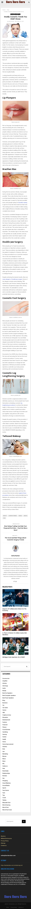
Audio (4, 688)
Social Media (6, 785)
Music (4, 758)
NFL (3, 763)
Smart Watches (6, 783)
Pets (3, 768)
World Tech (5, 807)
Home (4, 741)
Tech (3, 792)
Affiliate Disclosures (6, 838)
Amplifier (4, 681)
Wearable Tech (6, 802)
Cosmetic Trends (13, 515)
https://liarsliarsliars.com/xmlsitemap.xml (11, 865)
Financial (4, 724)
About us (3, 836)
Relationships (6, 773)
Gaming (4, 734)
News (3, 761)
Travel (4, 797)
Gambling (5, 732)
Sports (4, 788)
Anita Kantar (11, 21)
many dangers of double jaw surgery (12, 279)
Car (3, 705)
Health (16, 14)
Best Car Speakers (7, 693)
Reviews (4, 775)
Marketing (5, 754)
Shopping (5, 780)
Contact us (4, 845)
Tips (19, 14)
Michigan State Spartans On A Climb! (13, 657)
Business (5, 702)
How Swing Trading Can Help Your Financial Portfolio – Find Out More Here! (15, 528)
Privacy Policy (5, 840)
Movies (4, 756)
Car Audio (5, 707)
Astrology (5, 685)
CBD (3, 712)
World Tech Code (7, 809)
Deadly (20, 515)
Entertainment (6, 719)
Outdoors (5, 766)
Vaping (4, 800)
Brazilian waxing (23, 202)
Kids (3, 749)
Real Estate (5, 771)
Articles (4, 683)
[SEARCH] (27, 666)
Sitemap (3, 843)
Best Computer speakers (9, 695)
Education (5, 717)
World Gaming (6, 805)
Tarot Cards (5, 790)
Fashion (4, 722)
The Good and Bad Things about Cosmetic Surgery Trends (15, 539)
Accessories (5, 678)
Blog (3, 700)
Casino (4, 710)
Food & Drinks (6, 729)
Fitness (4, 727)
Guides (4, 736)
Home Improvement (7, 744)
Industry (4, 746)
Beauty (12, 14)
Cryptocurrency (6, 715)
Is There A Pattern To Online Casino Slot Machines (14, 634)
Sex (3, 778)
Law (3, 751)
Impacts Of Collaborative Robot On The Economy (14, 610)
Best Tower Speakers (8, 698)
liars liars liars (15, 2)
